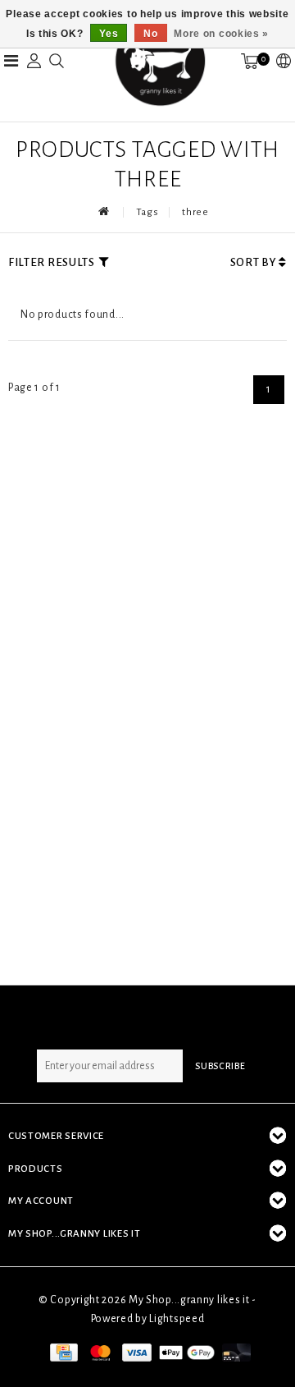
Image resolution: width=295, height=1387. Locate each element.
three (195, 212)
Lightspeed (176, 1319)
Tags (147, 212)
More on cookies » (221, 33)
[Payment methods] (62, 1351)
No (150, 33)
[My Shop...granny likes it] (159, 60)
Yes (108, 33)
